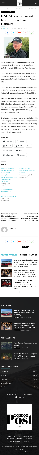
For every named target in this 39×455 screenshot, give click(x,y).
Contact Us (27, 436)
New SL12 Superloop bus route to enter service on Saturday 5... (24, 312)
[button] (36, 3)
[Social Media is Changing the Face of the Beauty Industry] (6, 356)
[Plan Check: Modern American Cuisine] (6, 345)
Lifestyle (11, 11)
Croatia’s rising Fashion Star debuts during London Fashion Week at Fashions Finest (10, 217)
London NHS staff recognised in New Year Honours (27, 170)
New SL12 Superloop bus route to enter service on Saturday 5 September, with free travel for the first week (26, 263)
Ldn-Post (6, 28)
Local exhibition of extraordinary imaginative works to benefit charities (29, 217)
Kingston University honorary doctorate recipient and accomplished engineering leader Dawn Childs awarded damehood (9, 174)
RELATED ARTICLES (9, 255)
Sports (17, 387)
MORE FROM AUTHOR (28, 255)
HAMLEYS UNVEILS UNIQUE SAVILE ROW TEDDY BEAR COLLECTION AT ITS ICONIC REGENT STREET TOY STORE (25, 273)
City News (17, 347)
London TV (23, 452)
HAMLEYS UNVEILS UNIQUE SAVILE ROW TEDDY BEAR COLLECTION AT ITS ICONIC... (25, 325)
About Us (17, 436)
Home (3, 9)
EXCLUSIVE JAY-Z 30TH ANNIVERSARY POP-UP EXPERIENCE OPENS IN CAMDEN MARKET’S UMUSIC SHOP (25, 285)
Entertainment (17, 383)
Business (4, 11)
